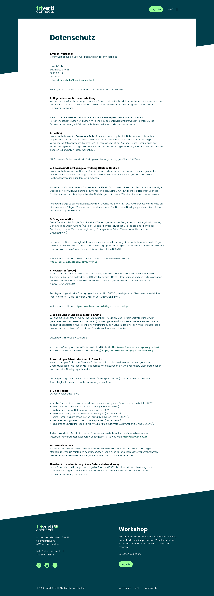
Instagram (46, 565)
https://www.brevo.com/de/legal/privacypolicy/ (101, 306)
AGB (137, 588)
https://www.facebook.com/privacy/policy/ (135, 347)
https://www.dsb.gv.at (135, 436)
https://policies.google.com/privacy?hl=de (73, 261)
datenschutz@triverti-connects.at (75, 80)
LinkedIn (55, 565)
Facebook (38, 565)
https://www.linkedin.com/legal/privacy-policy (127, 350)
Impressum (125, 588)
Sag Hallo (156, 9)
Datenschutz (150, 588)
